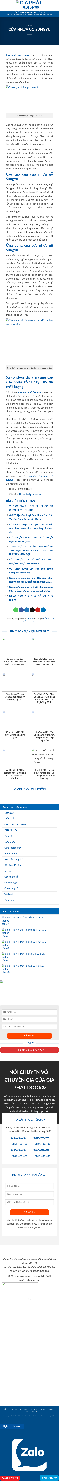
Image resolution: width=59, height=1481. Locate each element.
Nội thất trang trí (13, 859)
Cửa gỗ (8, 836)
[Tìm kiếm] (55, 5)
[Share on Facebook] (21, 609)
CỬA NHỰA (10, 830)
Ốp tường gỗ (11, 888)
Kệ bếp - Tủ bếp (12, 865)
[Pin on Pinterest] (37, 609)
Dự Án (43, 1409)
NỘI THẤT (9, 818)
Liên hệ (34, 1411)
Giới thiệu (23, 1409)
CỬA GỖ (9, 813)
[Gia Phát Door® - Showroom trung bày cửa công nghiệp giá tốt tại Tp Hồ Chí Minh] (29, 5)
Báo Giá (50, 1409)
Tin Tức (29, 25)
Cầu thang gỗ (11, 877)
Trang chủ (12, 1409)
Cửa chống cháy (12, 848)
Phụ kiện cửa (11, 853)
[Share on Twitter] (26, 609)
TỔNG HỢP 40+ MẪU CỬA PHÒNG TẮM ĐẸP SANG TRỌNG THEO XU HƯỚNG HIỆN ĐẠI (31, 550)
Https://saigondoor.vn (30, 494)
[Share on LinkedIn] (43, 609)
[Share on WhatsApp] (15, 609)
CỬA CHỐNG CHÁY (15, 824)
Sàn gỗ (7, 871)
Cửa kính (9, 900)
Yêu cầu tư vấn (50, 1478)
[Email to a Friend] (32, 609)
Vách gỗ (8, 894)
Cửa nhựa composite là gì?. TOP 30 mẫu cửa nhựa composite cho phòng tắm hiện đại (31, 528)
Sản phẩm (33, 1409)
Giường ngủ (10, 882)
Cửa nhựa (9, 842)
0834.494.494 (11, 1478)
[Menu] (4, 5)
